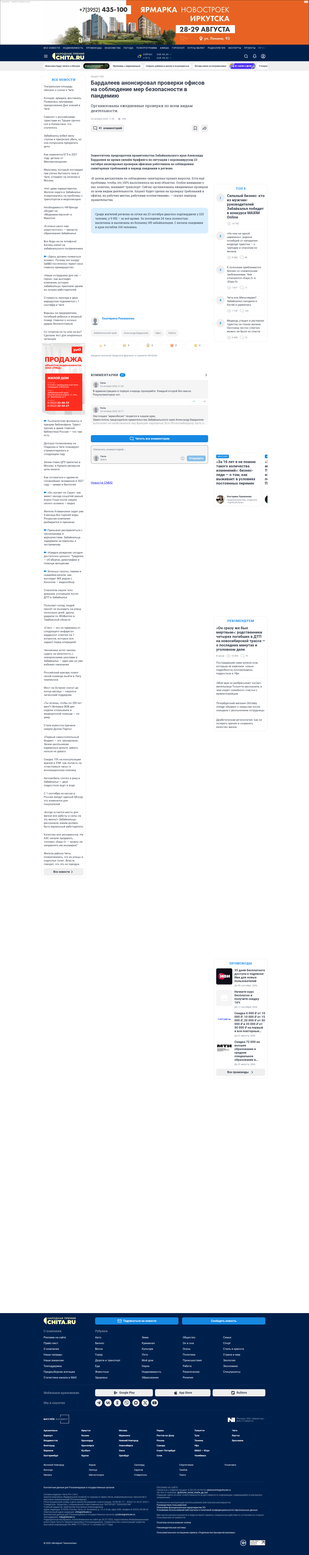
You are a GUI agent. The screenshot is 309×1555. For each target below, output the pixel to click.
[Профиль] (263, 56)
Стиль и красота (233, 1349)
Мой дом (147, 1360)
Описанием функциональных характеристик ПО (181, 1507)
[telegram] (98, 1402)
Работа (172, 333)
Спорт (227, 1343)
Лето (145, 1354)
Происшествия (192, 1360)
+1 (194, 401)
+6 (194, 430)
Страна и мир (231, 1354)
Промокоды (94, 48)
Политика (189, 1354)
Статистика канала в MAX (60, 1377)
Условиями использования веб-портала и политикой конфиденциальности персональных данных (207, 1510)
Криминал (148, 1343)
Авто (98, 1337)
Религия (188, 1377)
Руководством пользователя (172, 1505)
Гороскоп (178, 48)
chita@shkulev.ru (83, 1512)
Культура (147, 1349)
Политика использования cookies (174, 1522)
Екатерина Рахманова (118, 318)
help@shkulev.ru (67, 1517)
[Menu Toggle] (45, 56)
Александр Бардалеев (136, 333)
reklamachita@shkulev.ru (219, 1490)
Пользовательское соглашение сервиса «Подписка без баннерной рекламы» (196, 1532)
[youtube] (154, 1402)
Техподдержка (53, 1366)
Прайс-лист (51, 1343)
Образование (150, 1377)
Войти (103, 459)
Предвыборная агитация (59, 1371)
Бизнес (99, 1343)
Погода (128, 48)
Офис (158, 333)
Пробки (263, 48)
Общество (189, 1337)
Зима (145, 1337)
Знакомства (113, 48)
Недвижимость (73, 48)
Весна (99, 1349)
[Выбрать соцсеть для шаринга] (204, 128)
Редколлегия (216, 48)
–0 (203, 401)
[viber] (126, 1402)
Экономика (230, 1366)
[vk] (108, 1402)
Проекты (250, 48)
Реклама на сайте (55, 1337)
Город (98, 1354)
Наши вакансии (54, 1360)
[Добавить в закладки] (195, 128)
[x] (145, 1402)
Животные (102, 1371)
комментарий (110, 128)
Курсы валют (196, 48)
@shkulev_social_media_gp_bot (192, 1492)
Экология (229, 1360)
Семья (227, 1337)
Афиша (164, 48)
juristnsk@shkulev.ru (125, 1514)
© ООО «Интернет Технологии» (60, 1543)
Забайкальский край (105, 333)
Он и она (188, 1343)
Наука (145, 1366)
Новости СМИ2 (102, 482)
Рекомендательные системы (171, 1527)
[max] (135, 1402)
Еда (97, 1366)
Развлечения (191, 1371)
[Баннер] (96, 66)
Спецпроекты (232, 1371)
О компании (51, 1349)
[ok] (117, 1402)
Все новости (52, 48)
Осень (186, 1349)
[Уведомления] (254, 56)
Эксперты (234, 48)
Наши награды (53, 1354)
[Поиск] (246, 56)
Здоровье (101, 1377)
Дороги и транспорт (107, 1360)
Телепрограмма (146, 48)
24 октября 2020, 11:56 (102, 119)
